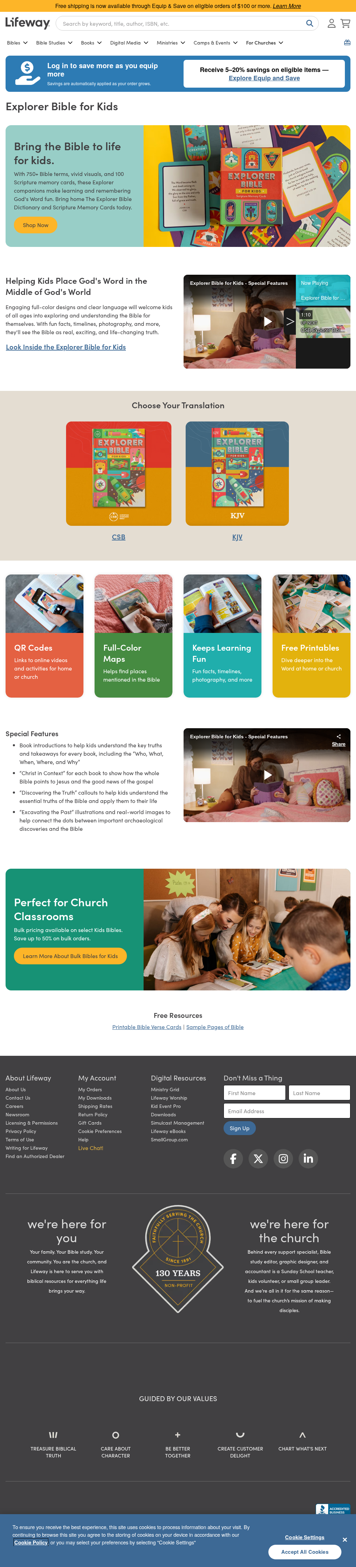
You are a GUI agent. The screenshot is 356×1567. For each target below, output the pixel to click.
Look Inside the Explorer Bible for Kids (66, 346)
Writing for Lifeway (27, 1147)
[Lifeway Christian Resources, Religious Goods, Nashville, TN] (333, 1510)
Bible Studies (50, 42)
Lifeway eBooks (168, 1130)
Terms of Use (20, 1139)
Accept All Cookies (305, 1551)
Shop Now (35, 224)
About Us (16, 1089)
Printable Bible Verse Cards (146, 1026)
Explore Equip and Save (264, 77)
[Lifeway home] (28, 23)
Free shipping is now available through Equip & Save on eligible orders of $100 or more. (178, 6)
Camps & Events (212, 42)
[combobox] (187, 23)
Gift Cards (90, 1122)
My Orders (90, 1089)
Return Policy (92, 1114)
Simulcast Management (177, 1122)
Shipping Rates (95, 1105)
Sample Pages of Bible (215, 1026)
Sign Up (240, 1128)
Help (83, 1139)
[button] (323, 290)
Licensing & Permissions (32, 1122)
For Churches (261, 42)
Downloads (163, 1114)
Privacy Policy (21, 1130)
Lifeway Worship (169, 1097)
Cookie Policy (31, 1542)
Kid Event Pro (166, 1105)
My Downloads (95, 1097)
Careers (14, 1105)
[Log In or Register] (331, 23)
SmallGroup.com (169, 1139)
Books (87, 42)
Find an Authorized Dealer (35, 1155)
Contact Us (18, 1097)
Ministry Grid (165, 1089)
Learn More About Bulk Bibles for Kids (70, 955)
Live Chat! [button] (90, 1147)
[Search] (308, 23)
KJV (237, 536)
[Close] (345, 1539)
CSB (119, 536)
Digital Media (125, 42)
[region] (178, 1540)
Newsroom (17, 1114)
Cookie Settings (304, 1537)
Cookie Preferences (100, 1130)
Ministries (167, 42)
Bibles (13, 42)
